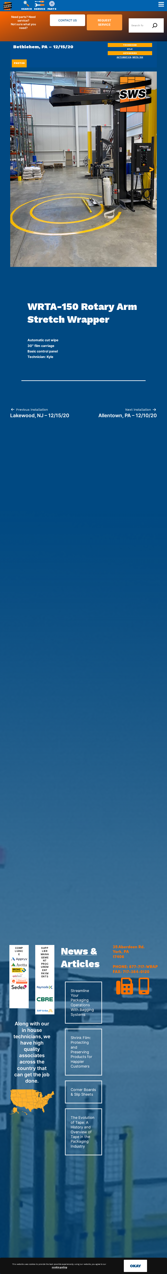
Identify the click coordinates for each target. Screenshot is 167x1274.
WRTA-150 (137, 57)
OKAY (135, 1265)
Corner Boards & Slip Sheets (83, 1091)
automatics (124, 57)
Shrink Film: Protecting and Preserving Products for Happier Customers (81, 1052)
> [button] (151, 169)
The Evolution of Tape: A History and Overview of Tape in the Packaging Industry (82, 1131)
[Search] (155, 25)
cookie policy (59, 1267)
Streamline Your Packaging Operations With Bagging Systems (82, 1003)
